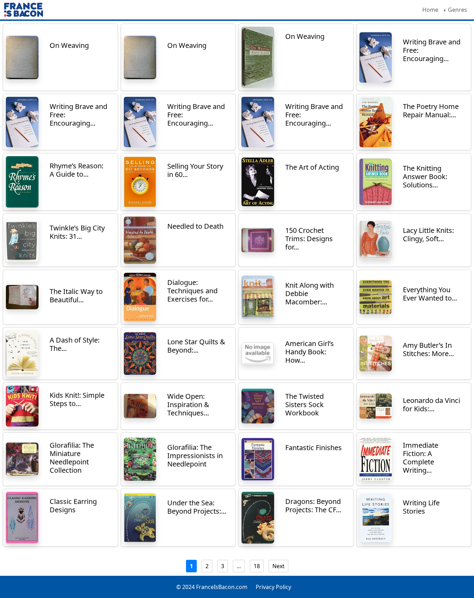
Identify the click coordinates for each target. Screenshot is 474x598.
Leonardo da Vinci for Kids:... (431, 404)
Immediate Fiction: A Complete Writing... (420, 457)
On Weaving (69, 45)
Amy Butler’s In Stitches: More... (428, 349)
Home (430, 10)
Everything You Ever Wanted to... (430, 294)
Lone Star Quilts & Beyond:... (196, 346)
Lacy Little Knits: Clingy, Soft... (428, 234)
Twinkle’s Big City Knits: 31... (77, 232)
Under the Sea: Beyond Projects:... (196, 507)
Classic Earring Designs (73, 505)
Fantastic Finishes (313, 447)
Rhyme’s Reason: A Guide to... (76, 170)
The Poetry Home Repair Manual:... (431, 110)
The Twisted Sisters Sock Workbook (304, 404)
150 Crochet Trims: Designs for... (309, 239)
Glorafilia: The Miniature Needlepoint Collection (72, 457)
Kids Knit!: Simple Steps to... (77, 399)
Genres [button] (457, 10)
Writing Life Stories (421, 507)
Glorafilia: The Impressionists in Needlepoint (195, 456)
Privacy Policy (273, 587)
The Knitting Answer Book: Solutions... (425, 176)
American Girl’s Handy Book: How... (309, 352)
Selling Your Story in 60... (195, 170)
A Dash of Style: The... (75, 344)
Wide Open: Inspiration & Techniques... (188, 404)
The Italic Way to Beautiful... (76, 295)
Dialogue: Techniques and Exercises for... (192, 291)
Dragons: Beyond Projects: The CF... (313, 505)
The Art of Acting (312, 167)
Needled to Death (195, 226)
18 (257, 566)
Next (278, 566)
